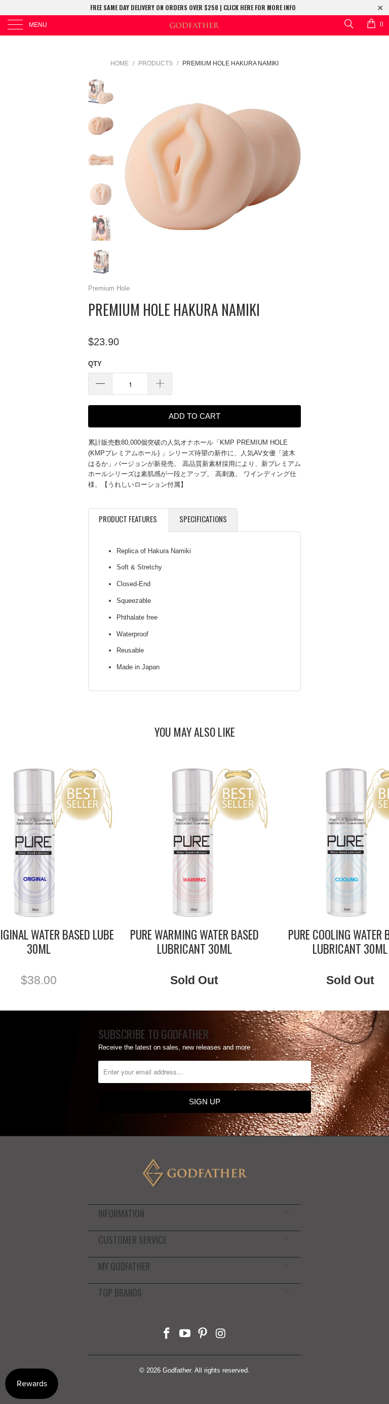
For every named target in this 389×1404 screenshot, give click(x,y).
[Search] (348, 23)
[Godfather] (194, 25)
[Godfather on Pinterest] (203, 1334)
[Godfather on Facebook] (167, 1334)
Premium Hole (109, 288)
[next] (291, 167)
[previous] (134, 167)
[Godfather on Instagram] (221, 1334)
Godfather (177, 1370)
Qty (95, 364)
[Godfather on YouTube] (184, 1334)
